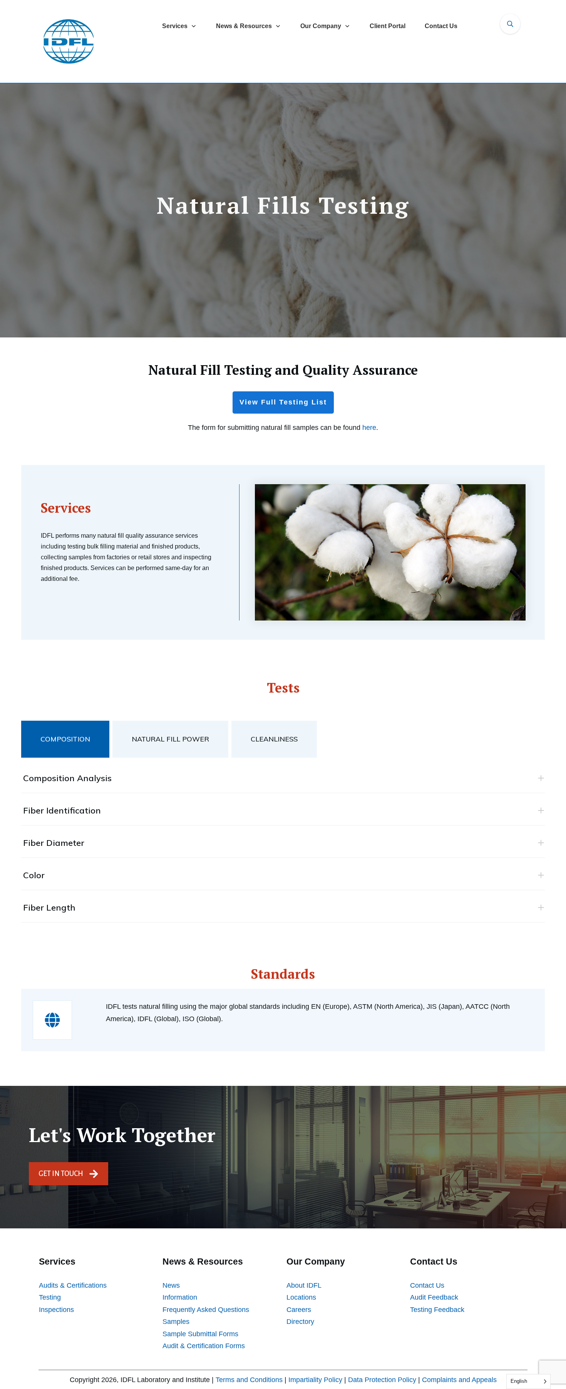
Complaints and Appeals (459, 1380)
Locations (301, 1297)
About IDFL (304, 1285)
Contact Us (427, 1285)
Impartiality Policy (315, 1380)
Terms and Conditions (249, 1380)
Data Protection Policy (382, 1380)
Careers (298, 1310)
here (369, 427)
